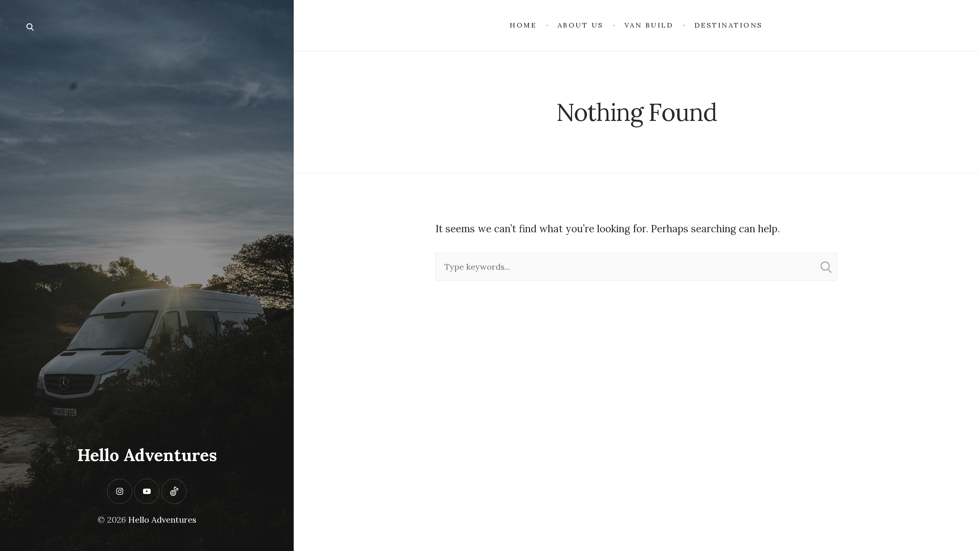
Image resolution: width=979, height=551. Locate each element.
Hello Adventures (147, 455)
